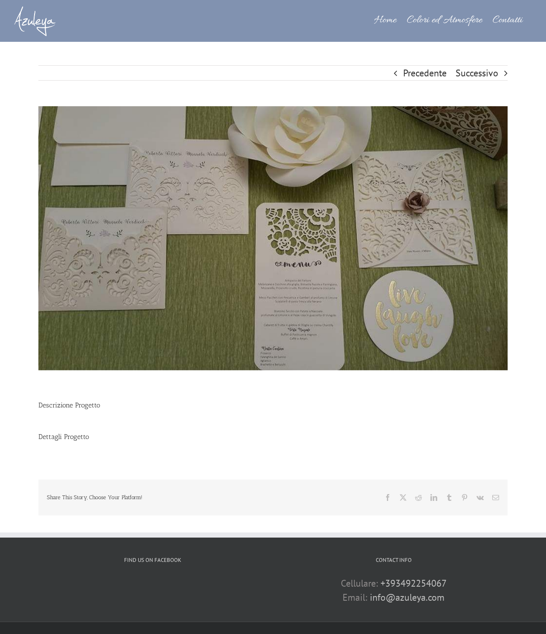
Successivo (477, 73)
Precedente (425, 73)
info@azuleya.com (407, 597)
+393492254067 (413, 583)
